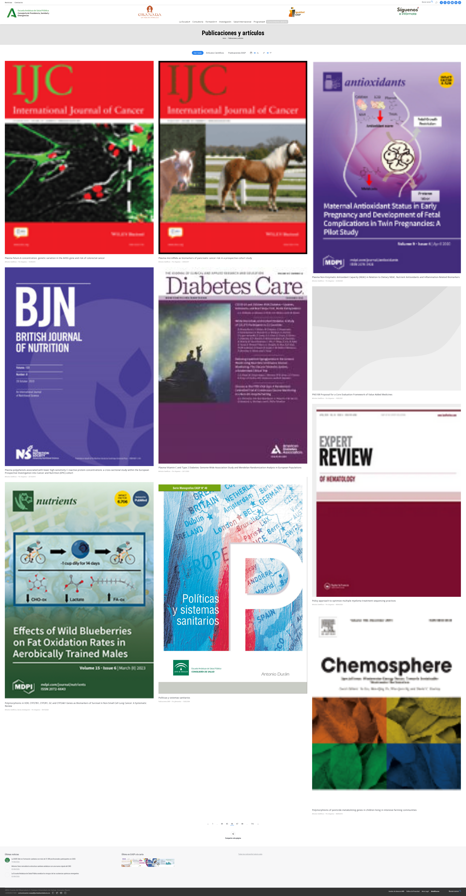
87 (237, 824)
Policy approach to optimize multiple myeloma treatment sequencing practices (354, 600)
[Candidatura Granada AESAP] (150, 17)
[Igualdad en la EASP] (300, 12)
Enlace (76, 157)
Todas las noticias (244, 854)
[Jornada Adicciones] (134, 862)
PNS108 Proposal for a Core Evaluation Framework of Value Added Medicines (352, 394)
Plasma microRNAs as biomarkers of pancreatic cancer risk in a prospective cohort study (205, 258)
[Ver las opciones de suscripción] (408, 11)
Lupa (82, 157)
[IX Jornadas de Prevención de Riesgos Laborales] (170, 862)
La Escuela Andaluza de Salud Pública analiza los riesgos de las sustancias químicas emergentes (45, 873)
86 (232, 824)
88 (242, 824)
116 (252, 824)
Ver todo (198, 53)
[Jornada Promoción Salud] (126, 862)
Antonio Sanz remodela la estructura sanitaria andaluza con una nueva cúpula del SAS (41, 866)
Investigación (26, 710)
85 (227, 824)
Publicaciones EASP (237, 53)
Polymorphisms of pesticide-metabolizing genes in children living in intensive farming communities (364, 810)
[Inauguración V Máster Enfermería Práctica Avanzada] (161, 862)
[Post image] (386, 338)
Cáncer (19, 710)
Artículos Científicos (215, 53)
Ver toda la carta (256, 854)
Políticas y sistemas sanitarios (174, 697)
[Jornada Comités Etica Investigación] (152, 862)
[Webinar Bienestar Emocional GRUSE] (143, 862)
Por (22, 262)
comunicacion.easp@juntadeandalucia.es (34, 893)
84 (222, 824)
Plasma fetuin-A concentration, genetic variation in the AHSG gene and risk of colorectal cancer (55, 258)
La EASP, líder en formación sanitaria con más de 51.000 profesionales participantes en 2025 (43, 859)
